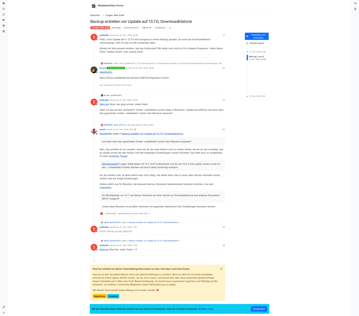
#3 (224, 100)
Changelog (105, 187)
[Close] (221, 269)
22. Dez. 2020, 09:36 (128, 35)
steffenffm (104, 35)
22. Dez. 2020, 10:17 (125, 129)
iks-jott (103, 68)
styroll (102, 129)
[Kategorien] (3, 9)
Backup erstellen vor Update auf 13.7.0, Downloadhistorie (152, 133)
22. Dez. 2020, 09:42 (145, 68)
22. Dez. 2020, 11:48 (128, 245)
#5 (224, 227)
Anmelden (113, 296)
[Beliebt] (3, 26)
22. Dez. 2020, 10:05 (128, 100)
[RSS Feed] (170, 27)
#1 (224, 35)
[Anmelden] (355, 3)
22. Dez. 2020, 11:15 (128, 227)
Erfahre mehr (206, 308)
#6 (224, 245)
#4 (224, 129)
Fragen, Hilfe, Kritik (101, 28)
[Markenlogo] (93, 5)
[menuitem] (355, 3)
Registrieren (99, 296)
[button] (3, 307)
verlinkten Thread (118, 156)
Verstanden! (259, 308)
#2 (224, 68)
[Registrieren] (355, 9)
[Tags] (3, 20)
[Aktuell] (3, 14)
